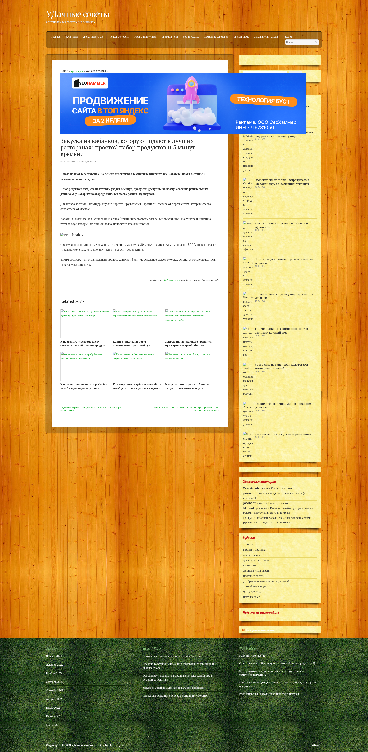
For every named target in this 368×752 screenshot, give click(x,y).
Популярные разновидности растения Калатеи (172, 656)
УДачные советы (77, 14)
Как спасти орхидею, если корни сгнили (283, 434)
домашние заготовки (216, 36)
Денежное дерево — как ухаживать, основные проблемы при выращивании (90, 408)
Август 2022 (54, 699)
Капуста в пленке (281, 488)
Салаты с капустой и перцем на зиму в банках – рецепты (275, 663)
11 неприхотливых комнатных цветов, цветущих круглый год (281, 330)
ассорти (289, 36)
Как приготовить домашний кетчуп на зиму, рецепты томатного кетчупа (272, 673)
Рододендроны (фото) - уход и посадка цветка (268, 694)
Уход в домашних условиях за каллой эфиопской (281, 225)
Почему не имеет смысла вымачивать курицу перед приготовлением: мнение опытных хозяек (186, 408)
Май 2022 (52, 725)
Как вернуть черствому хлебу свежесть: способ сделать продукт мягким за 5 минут (82, 345)
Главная (55, 36)
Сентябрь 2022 (55, 690)
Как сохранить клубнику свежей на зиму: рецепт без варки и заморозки (137, 386)
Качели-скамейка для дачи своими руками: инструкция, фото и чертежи (277, 684)
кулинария (72, 36)
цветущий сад (170, 36)
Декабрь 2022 (54, 664)
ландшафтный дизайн (266, 36)
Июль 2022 (53, 707)
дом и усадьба (191, 36)
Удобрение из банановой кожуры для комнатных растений (281, 366)
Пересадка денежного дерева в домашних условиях (285, 261)
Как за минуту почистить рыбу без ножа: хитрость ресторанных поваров (83, 388)
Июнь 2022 (53, 716)
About (316, 745)
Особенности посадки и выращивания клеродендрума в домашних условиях (282, 182)
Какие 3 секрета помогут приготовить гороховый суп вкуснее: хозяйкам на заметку (133, 345)
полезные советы (119, 36)
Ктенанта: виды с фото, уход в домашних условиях (284, 296)
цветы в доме (241, 36)
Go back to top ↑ (111, 745)
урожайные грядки (93, 36)
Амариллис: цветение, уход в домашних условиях (283, 405)
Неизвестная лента (261, 630)
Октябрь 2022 (54, 681)
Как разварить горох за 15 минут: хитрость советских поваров (187, 386)
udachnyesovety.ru (171, 280)
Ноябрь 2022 (54, 673)
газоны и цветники (145, 36)
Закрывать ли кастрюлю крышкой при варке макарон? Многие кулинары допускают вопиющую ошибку (188, 347)
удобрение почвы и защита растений (266, 581)
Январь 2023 (54, 656)
